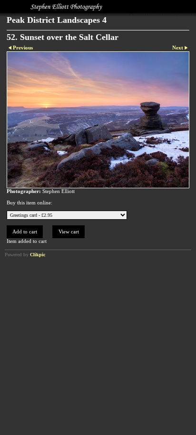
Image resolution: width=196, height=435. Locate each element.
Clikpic (37, 254)
